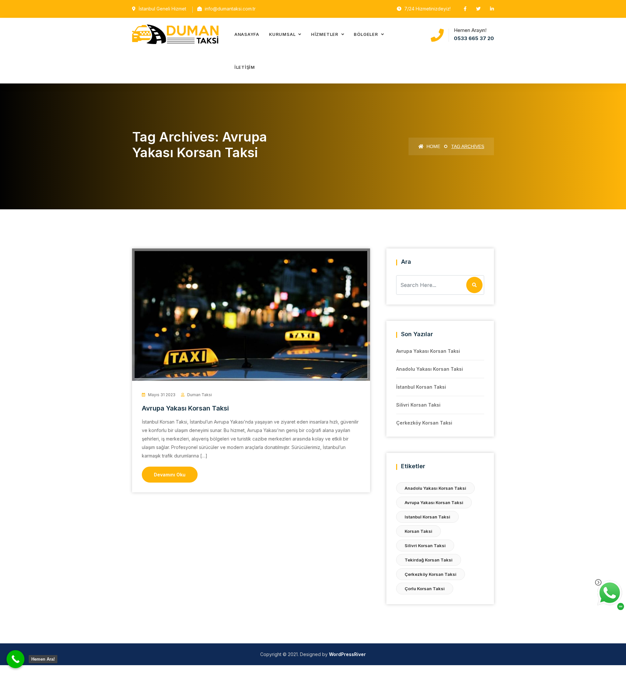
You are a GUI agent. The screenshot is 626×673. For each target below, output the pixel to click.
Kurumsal (283, 34)
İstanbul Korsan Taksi (421, 387)
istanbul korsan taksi (427, 516)
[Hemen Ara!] (15, 659)
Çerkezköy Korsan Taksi (424, 423)
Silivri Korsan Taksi (418, 405)
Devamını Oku (170, 474)
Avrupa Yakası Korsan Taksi (185, 408)
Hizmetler (325, 34)
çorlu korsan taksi (425, 588)
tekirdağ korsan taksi (429, 559)
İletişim (244, 67)
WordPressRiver (347, 654)
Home (432, 146)
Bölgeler (366, 34)
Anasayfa (246, 34)
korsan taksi (418, 531)
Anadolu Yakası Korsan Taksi (429, 369)
